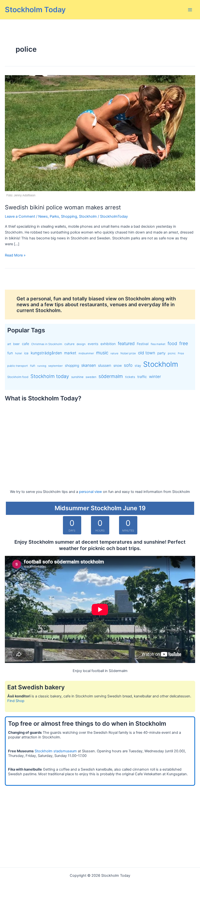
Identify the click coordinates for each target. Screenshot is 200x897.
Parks (54, 216)
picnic (172, 353)
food (172, 343)
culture (69, 344)
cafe (25, 344)
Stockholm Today (35, 9)
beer (16, 344)
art (9, 344)
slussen (104, 365)
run (32, 365)
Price (181, 353)
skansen (88, 365)
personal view (90, 491)
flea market (158, 344)
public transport (17, 365)
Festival (143, 344)
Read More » (15, 255)
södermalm (111, 376)
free (183, 343)
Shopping (69, 216)
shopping (72, 365)
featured (126, 343)
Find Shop (15, 701)
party (161, 353)
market (70, 353)
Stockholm (88, 216)
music (102, 352)
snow (117, 365)
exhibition (108, 344)
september (55, 365)
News (43, 216)
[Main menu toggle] (190, 10)
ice (26, 353)
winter (155, 376)
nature (114, 353)
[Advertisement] (100, 441)
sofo (128, 365)
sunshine (77, 377)
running (41, 365)
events (93, 344)
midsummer (86, 353)
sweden (91, 377)
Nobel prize (128, 353)
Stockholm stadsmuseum (56, 751)
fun (10, 353)
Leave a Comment (20, 216)
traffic (142, 377)
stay (138, 365)
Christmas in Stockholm (46, 344)
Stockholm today (49, 376)
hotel (18, 353)
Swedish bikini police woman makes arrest (63, 207)
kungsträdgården (46, 353)
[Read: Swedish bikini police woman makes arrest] (100, 136)
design (81, 344)
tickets (130, 377)
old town (146, 352)
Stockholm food (17, 377)
